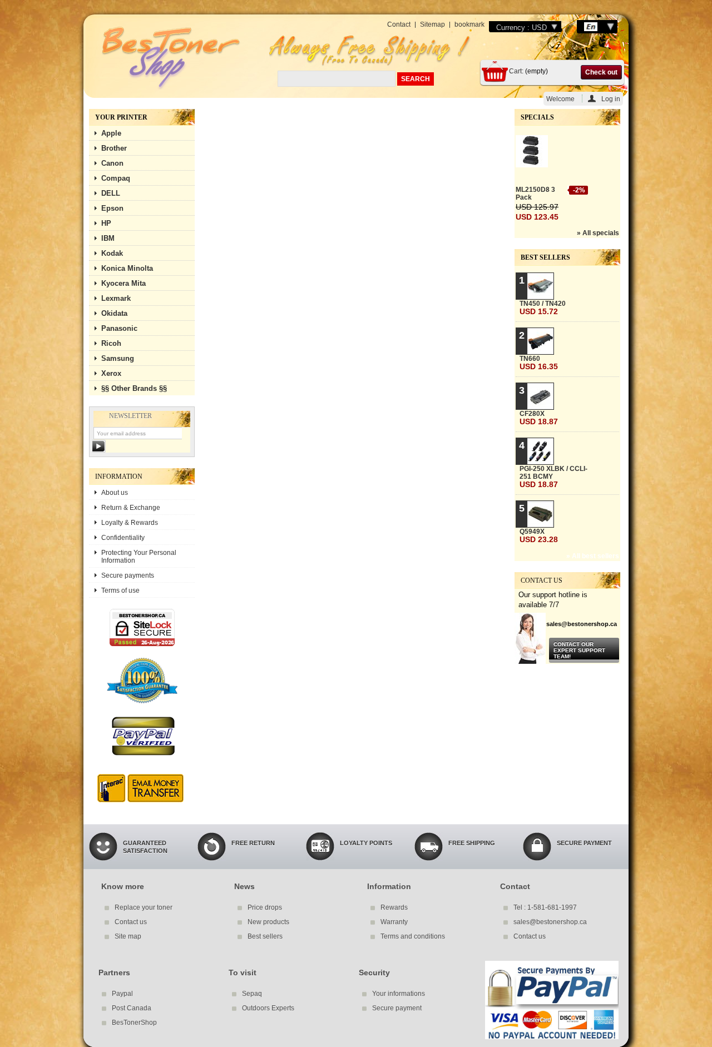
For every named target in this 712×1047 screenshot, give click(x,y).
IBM (108, 238)
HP (106, 223)
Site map (128, 936)
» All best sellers (592, 556)
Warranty (394, 922)
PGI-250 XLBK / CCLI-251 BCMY (553, 477)
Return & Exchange (130, 508)
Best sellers (545, 257)
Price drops (265, 907)
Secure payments (127, 575)
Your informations (398, 994)
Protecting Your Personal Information (138, 556)
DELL (110, 193)
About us (114, 493)
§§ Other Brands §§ (134, 388)
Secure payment (397, 1008)
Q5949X (539, 536)
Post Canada (131, 1008)
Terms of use (120, 590)
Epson (112, 208)
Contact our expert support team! (579, 650)
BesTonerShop (134, 1022)
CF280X (539, 418)
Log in (610, 98)
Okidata (114, 313)
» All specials (598, 233)
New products (268, 922)
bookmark (469, 24)
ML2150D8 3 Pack (535, 193)
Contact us (131, 922)
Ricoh (111, 343)
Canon (112, 163)
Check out (601, 72)
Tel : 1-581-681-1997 (545, 907)
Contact (399, 24)
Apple (111, 133)
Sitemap (432, 24)
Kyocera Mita (123, 283)
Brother (114, 148)
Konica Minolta (127, 268)
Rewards (394, 907)
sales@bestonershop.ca (550, 922)
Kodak (112, 253)
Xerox (111, 373)
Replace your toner (143, 907)
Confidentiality (123, 538)
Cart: (516, 71)
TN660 (539, 363)
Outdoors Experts (268, 1008)
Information (118, 476)
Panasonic (119, 328)
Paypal (122, 994)
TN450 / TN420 (543, 308)
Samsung (117, 358)
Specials (537, 117)
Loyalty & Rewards (129, 523)
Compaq (115, 178)
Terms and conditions (412, 936)
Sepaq (252, 994)
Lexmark (116, 298)
